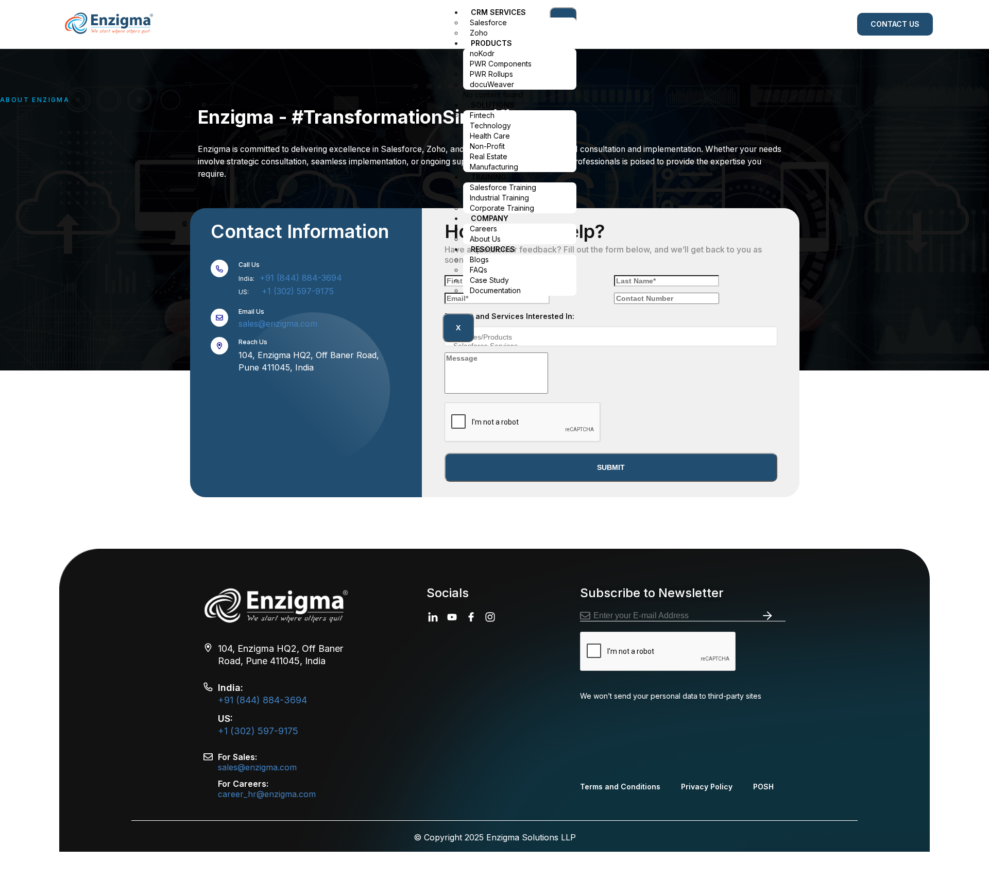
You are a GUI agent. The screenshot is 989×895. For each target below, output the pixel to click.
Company (489, 218)
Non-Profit (487, 146)
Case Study (489, 280)
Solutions (493, 104)
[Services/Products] (606, 337)
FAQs (478, 269)
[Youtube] (452, 617)
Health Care (490, 135)
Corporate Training (502, 208)
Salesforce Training (503, 187)
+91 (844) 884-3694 (299, 278)
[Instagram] (490, 617)
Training (488, 177)
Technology (490, 125)
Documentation (495, 290)
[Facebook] (471, 617)
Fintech (483, 115)
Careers (483, 228)
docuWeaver (492, 84)
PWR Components (501, 63)
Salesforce (488, 22)
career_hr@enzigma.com (267, 794)
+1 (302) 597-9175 (298, 291)
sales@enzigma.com (277, 323)
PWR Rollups (491, 74)
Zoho (479, 32)
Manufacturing (494, 166)
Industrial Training (499, 197)
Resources (493, 249)
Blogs (479, 259)
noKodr (482, 53)
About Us (485, 238)
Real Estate (488, 156)
